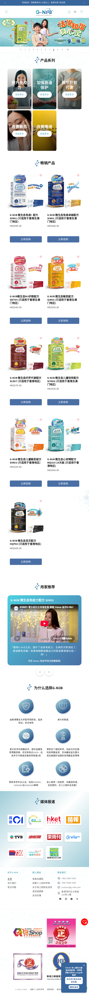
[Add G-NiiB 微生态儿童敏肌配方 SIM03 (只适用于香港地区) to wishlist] (41, 419)
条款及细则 (37, 878)
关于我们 (12, 883)
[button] (6, 11)
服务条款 (60, 989)
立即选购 (26, 239)
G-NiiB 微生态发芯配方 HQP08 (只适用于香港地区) (25, 542)
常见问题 (12, 887)
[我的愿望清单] (75, 11)
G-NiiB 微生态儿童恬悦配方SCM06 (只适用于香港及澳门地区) (63, 381)
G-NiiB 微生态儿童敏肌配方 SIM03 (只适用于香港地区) (26, 461)
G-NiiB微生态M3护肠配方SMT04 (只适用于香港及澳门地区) (25, 300)
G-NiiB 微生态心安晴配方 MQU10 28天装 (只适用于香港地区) (63, 462)
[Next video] (49, 672)
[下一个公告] (83, 2)
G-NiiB (24, 989)
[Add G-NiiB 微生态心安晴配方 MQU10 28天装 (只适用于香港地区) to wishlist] (78, 419)
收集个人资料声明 (41, 883)
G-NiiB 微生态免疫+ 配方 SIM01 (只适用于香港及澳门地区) (25, 218)
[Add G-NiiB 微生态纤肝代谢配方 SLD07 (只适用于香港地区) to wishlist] (41, 338)
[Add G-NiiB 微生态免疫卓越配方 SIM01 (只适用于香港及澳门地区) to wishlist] (78, 175)
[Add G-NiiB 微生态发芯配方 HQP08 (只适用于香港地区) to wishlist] (41, 501)
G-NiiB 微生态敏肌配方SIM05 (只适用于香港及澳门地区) (62, 300)
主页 (10, 878)
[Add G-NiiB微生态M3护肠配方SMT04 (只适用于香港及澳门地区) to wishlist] (41, 257)
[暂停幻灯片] (68, 49)
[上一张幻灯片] (20, 49)
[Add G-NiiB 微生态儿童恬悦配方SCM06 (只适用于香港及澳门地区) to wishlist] (78, 338)
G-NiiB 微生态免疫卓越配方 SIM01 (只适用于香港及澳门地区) (63, 218)
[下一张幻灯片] (62, 49)
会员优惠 (36, 895)
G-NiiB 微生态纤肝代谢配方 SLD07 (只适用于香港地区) (26, 379)
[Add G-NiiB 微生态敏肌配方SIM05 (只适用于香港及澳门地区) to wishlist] (78, 257)
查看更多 (19, 94)
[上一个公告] (5, 2)
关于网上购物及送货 (42, 887)
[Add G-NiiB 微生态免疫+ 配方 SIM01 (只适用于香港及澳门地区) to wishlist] (41, 175)
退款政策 (50, 989)
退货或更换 (37, 891)
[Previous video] (40, 672)
